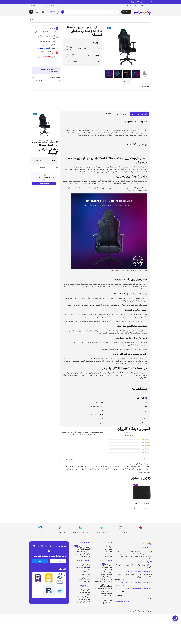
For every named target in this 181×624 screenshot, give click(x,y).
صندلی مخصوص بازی (74, 469)
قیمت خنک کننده (84, 579)
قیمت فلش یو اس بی (83, 567)
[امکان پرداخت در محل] (60, 527)
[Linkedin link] (38, 546)
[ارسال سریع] (40, 527)
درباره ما (109, 547)
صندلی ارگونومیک (73, 466)
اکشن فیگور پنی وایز (83, 602)
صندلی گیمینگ (37, 80)
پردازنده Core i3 (85, 592)
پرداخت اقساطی (100, 532)
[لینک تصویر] (146, 543)
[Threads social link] (42, 546)
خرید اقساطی (107, 565)
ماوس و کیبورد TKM (83, 551)
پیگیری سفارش (107, 569)
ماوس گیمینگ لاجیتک (83, 597)
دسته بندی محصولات (105, 598)
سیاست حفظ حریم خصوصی (103, 581)
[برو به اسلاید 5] (123, 67)
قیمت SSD (86, 572)
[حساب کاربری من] (43, 12)
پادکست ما (108, 556)
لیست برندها (107, 600)
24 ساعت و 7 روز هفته (80, 532)
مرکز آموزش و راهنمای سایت (103, 588)
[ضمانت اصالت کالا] (140, 527)
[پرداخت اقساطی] (100, 527)
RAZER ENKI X (125, 466)
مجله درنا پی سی (106, 551)
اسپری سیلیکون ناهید (82, 547)
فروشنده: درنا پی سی (48, 28)
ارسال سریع (40, 532)
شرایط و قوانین (107, 584)
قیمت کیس (86, 576)
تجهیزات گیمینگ (113, 466)
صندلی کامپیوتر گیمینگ (128, 469)
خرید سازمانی (107, 572)
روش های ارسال (106, 574)
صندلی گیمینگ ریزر (88, 469)
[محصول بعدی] (30, 19)
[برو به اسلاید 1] (130, 67)
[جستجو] (62, 12)
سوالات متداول (107, 567)
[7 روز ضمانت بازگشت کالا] (120, 527)
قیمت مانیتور (86, 569)
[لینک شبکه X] (50, 546)
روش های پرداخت (106, 576)
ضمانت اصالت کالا (141, 532)
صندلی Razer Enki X (86, 466)
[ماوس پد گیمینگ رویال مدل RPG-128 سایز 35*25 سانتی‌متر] (141, 492)
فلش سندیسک (85, 590)
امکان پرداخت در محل (60, 532)
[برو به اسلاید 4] (125, 67)
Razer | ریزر (142, 472)
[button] (135, 508)
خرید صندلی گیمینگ (100, 466)
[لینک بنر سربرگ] (90, 2)
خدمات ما (109, 554)
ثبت (40, 561)
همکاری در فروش (106, 591)
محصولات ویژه (107, 603)
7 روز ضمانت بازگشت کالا (120, 532)
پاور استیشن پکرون (84, 599)
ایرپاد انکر (87, 594)
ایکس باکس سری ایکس (82, 554)
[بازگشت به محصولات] (33, 19)
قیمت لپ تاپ (86, 565)
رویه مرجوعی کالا (106, 579)
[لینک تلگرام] (49, 551)
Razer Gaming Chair (137, 466)
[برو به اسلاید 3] (127, 67)
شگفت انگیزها (52, 12)
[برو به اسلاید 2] (128, 67)
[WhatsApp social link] (34, 546)
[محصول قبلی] (35, 19)
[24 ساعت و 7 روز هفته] (80, 527)
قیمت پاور (87, 581)
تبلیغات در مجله (106, 593)
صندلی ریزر (141, 469)
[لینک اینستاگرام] (46, 546)
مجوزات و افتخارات (106, 586)
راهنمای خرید (107, 595)
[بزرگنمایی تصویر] (145, 65)
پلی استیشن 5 (85, 556)
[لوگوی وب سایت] (142, 12)
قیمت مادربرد (86, 574)
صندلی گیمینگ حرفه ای (102, 469)
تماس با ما (108, 549)
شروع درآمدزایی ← (44, 183)
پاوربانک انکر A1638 (83, 549)
